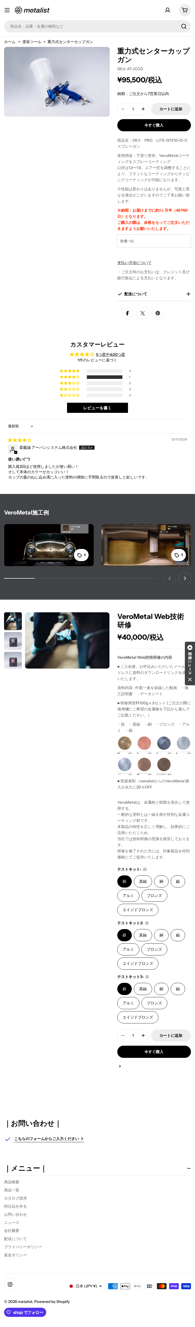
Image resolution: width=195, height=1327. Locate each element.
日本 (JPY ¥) (86, 1286)
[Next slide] (185, 578)
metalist (25, 1301)
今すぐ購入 (154, 125)
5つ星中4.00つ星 (110, 354)
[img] (19, 440)
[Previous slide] (170, 578)
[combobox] (97, 26)
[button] (70, 377)
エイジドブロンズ (138, 909)
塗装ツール (31, 41)
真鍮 (143, 881)
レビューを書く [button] (97, 407)
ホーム (9, 41)
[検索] (184, 26)
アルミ (128, 895)
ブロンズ (154, 895)
